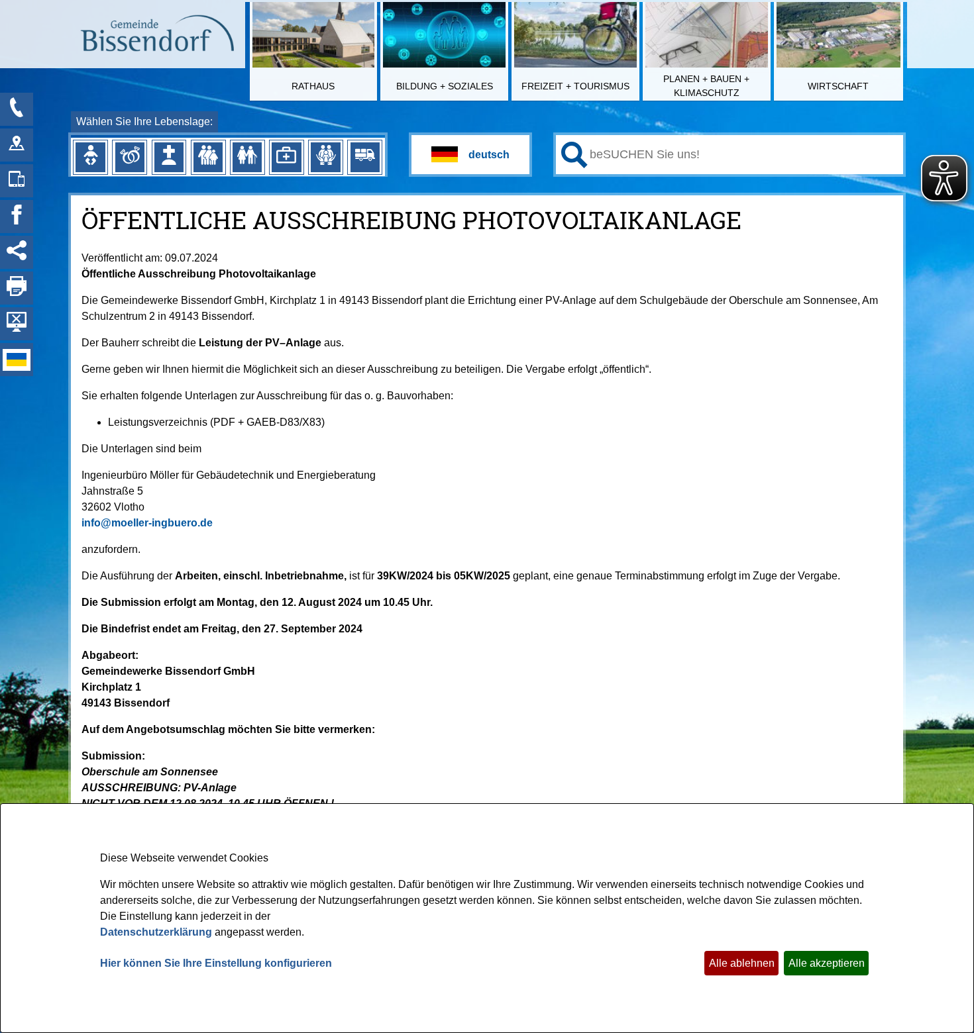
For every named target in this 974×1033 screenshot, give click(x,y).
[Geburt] (90, 157)
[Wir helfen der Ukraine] (16, 359)
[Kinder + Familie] (208, 157)
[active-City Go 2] (156, 35)
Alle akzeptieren (826, 963)
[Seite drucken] (16, 288)
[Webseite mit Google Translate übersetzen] (470, 154)
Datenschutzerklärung (156, 932)
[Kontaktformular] (16, 109)
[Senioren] (247, 157)
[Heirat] (129, 157)
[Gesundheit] (286, 157)
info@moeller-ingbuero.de (147, 522)
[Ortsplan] (16, 145)
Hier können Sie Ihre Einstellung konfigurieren (216, 963)
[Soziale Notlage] (325, 157)
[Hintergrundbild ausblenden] (16, 323)
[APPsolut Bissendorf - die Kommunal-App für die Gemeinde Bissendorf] (16, 180)
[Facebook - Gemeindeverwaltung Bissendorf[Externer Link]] (16, 216)
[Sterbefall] (169, 157)
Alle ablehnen (742, 963)
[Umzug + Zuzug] (365, 157)
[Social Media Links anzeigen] (16, 252)
